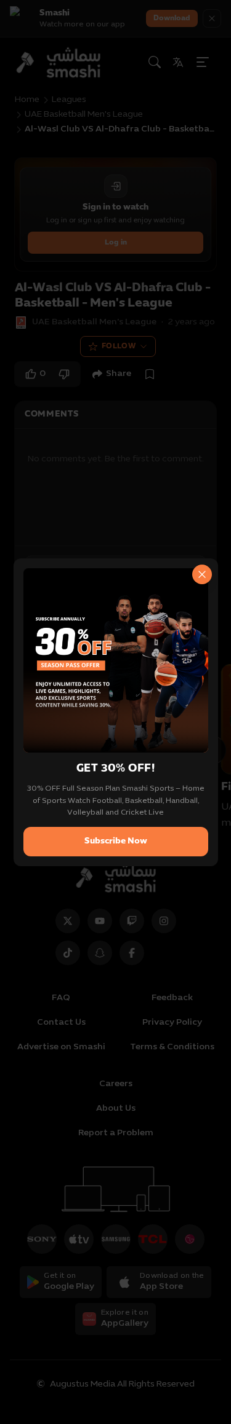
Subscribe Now (115, 841)
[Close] (202, 574)
